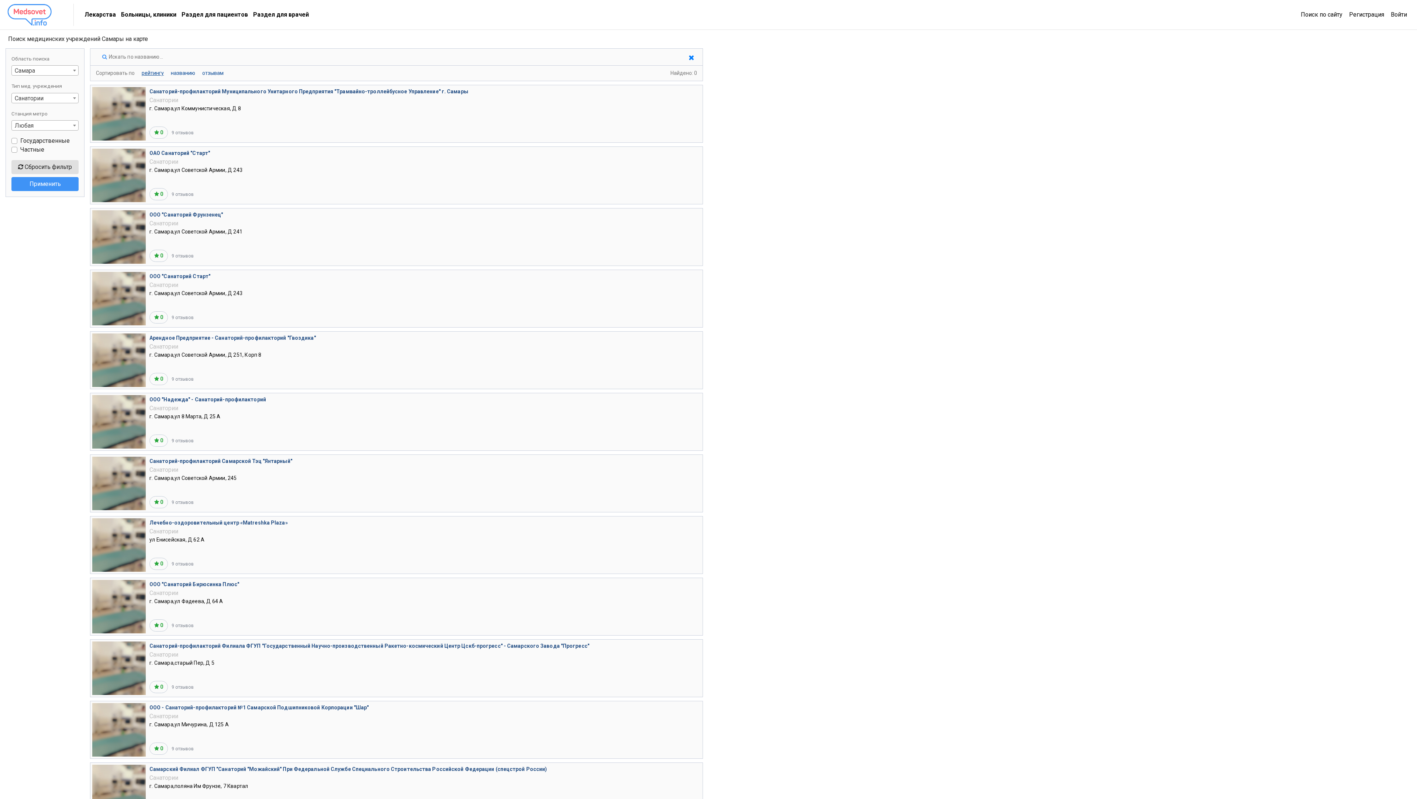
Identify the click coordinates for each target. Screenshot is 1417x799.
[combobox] (45, 70)
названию (183, 73)
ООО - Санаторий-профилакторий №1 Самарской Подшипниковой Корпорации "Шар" (259, 707)
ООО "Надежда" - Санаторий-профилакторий (207, 399)
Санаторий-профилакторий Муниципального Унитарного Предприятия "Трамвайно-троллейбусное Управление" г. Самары (308, 91)
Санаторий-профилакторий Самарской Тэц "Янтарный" (220, 461)
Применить (45, 183)
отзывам (213, 73)
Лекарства (100, 14)
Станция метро (29, 114)
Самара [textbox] (25, 70)
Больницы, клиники (148, 14)
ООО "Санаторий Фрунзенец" (186, 214)
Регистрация (1366, 14)
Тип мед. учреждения (36, 86)
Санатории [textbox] (29, 98)
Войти (1399, 14)
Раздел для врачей (281, 14)
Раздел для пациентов (215, 14)
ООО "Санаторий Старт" (179, 276)
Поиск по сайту (1321, 14)
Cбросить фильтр (47, 166)
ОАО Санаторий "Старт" (179, 153)
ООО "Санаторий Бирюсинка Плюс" (194, 584)
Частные (32, 149)
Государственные (45, 140)
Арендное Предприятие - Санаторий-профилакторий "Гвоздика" (232, 337)
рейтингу (153, 73)
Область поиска (30, 59)
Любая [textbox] (24, 125)
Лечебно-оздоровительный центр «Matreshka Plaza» (218, 522)
